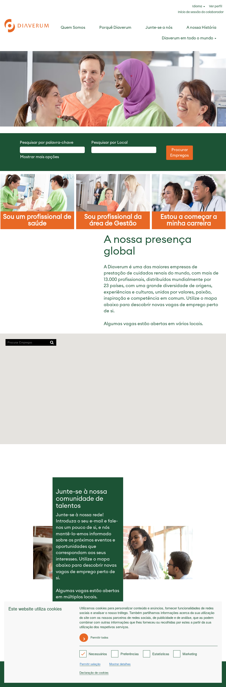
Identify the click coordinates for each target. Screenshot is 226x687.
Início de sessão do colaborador (201, 12)
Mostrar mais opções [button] (39, 157)
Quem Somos (73, 27)
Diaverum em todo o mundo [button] (188, 38)
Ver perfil (215, 6)
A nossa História (201, 27)
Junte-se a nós (158, 27)
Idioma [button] (197, 6)
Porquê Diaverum (115, 27)
